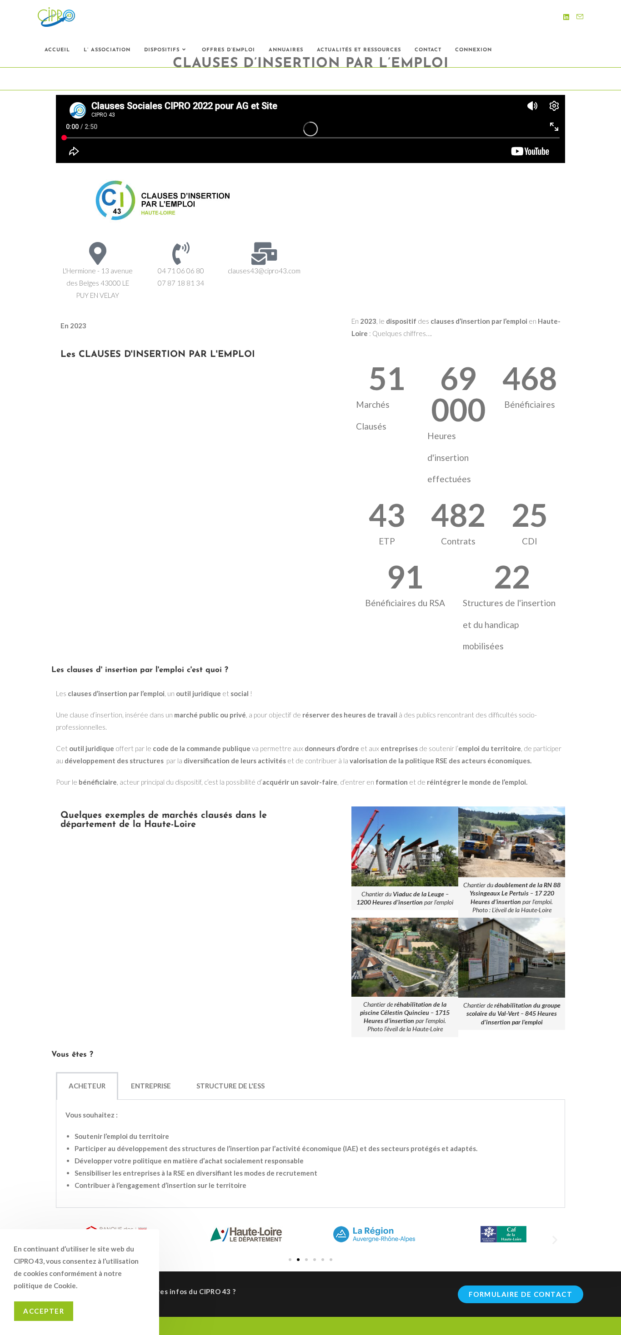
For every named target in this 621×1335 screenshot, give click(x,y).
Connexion (473, 50)
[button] (555, 1239)
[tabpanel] (310, 1154)
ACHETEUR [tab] (87, 1086)
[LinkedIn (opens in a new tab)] (566, 17)
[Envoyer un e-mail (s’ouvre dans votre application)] (580, 16)
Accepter (43, 1311)
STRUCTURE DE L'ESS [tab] (230, 1086)
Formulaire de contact (521, 1294)
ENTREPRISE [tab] (151, 1086)
